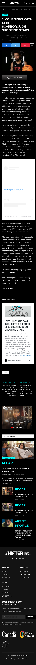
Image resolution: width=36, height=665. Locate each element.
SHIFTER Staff (12, 35)
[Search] (33, 3)
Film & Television (8, 458)
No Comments (23, 38)
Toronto (5, 373)
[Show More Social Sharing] (32, 45)
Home (4, 9)
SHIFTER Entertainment (20, 655)
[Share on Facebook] (6, 45)
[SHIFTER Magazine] (15, 3)
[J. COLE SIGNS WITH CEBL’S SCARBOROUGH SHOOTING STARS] (18, 60)
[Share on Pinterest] (25, 45)
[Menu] (3, 3)
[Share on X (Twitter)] (15, 45)
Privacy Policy (8, 624)
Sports (5, 14)
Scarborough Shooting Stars (19, 114)
